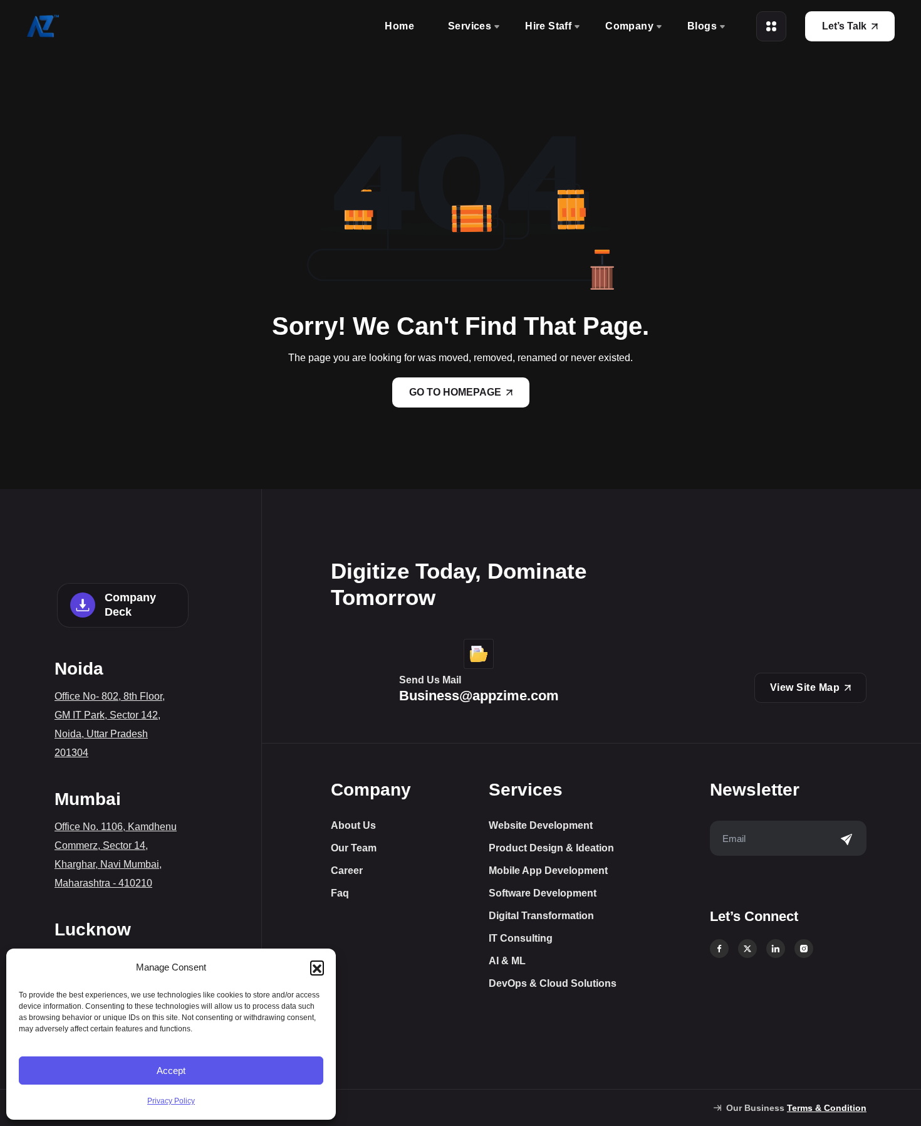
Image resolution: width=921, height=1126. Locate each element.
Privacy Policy (171, 1101)
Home (399, 26)
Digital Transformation (541, 916)
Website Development (541, 826)
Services (469, 26)
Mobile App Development (548, 871)
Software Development (542, 893)
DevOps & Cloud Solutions (553, 984)
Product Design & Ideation (551, 848)
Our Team (354, 848)
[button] (317, 967)
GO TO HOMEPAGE (455, 392)
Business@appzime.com (479, 695)
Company (629, 26)
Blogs (702, 26)
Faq (340, 893)
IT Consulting (521, 939)
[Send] (846, 839)
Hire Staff (548, 26)
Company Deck (130, 604)
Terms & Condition (826, 1108)
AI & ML (507, 961)
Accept (171, 1070)
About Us (353, 826)
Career (347, 871)
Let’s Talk (844, 26)
